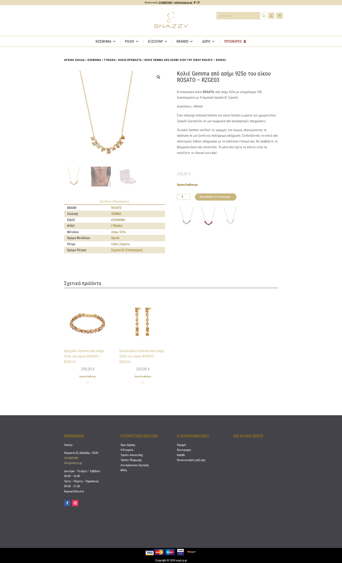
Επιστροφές (184, 450)
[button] (158, 77)
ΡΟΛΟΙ (129, 41)
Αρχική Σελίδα (74, 59)
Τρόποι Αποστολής (132, 455)
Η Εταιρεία (127, 450)
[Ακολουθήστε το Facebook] (67, 503)
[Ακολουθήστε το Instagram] (75, 503)
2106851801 (166, 2)
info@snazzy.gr (183, 2)
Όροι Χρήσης (128, 445)
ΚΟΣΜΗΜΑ (103, 41)
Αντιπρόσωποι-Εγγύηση (135, 465)
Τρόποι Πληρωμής (131, 460)
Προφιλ (181, 445)
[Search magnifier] (263, 15)
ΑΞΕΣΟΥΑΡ (155, 41)
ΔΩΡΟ (206, 41)
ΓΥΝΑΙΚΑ (110, 59)
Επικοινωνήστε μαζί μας (191, 460)
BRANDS (182, 41)
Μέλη (124, 470)
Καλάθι (181, 455)
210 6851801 (71, 458)
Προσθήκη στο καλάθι (215, 197)
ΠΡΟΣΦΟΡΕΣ (233, 41)
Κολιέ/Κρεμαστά (130, 59)
